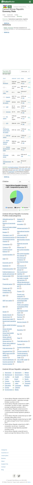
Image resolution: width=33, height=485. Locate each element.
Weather (26, 385)
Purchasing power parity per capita (6, 130)
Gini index (5, 92)
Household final (7, 351)
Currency (5, 247)
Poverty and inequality (20, 295)
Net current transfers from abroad (23, 254)
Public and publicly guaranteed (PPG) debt (23, 307)
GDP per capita (7, 300)
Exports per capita (6, 102)
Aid (4, 221)
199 (22, 156)
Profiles (16, 14)
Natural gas (20, 247)
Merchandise (21, 237)
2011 (23, 168)
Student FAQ (4, 464)
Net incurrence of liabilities (22, 273)
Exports (8, 97)
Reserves (20, 315)
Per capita (5, 117)
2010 (20, 168)
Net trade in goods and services (22, 279)
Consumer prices (5, 156)
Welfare (19, 362)
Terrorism (27, 381)
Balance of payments (9, 223)
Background (8, 375)
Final (4, 279)
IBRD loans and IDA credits (9, 354)
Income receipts (7, 364)
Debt (4, 259)
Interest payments (22, 228)
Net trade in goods (22, 276)
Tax (18, 334)
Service (19, 319)
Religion (27, 377)
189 (23, 98)
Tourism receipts (22, 351)
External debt (7, 276)
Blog (2, 469)
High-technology (8, 348)
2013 (29, 168)
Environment (8, 390)
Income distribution (8, 360)
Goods (5, 312)
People (27, 375)
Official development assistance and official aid (23, 284)
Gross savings (7, 341)
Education (8, 385)
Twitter (19, 476)
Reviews (3, 458)
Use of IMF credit (22, 360)
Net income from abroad (22, 269)
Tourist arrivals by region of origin (22, 354)
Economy (7, 383)
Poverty (19, 291)
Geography (18, 373)
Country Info (10, 14)
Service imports (21, 322)
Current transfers (8, 255)
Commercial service (9, 237)
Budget (5, 232)
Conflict (7, 377)
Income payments (8, 362)
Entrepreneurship (8, 269)
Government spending (9, 321)
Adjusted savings (8, 219)
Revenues (5, 83)
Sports (27, 379)
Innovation (20, 224)
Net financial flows (22, 262)
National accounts (22, 243)
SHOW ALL (6, 23)
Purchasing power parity (22, 312)
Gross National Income (6, 142)
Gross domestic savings (7, 330)
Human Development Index (6, 148)
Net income (20, 266)
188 (23, 124)
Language (18, 385)
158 (23, 143)
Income (5, 357)
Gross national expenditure (7, 338)
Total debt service (22, 341)
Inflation (19, 221)
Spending (20, 330)
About (2, 461)
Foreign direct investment (7, 291)
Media (17, 390)
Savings (19, 317)
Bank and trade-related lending (9, 228)
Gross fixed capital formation (8, 334)
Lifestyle (17, 387)
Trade (19, 357)
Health (17, 377)
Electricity (5, 266)
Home (4, 14)
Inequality (20, 219)
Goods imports (7, 315)
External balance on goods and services (9, 273)
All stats (6, 74)
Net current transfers (23, 250)
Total (18, 338)
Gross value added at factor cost (9, 344)
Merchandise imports (23, 240)
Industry (17, 381)
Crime (6, 379)
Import (16, 379)
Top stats (6, 71)
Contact (3, 467)
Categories (4, 450)
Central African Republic (9, 16)
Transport (27, 383)
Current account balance (7, 250)
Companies (6, 244)
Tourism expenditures (23, 347)
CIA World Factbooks (13, 167)
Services (8, 112)
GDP (7, 107)
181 (23, 131)
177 (23, 108)
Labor (16, 383)
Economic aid (7, 263)
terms (29, 482)
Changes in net (7, 235)
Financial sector (7, 284)
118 (23, 118)
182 (22, 88)
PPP (7, 123)
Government (6, 317)
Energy (7, 387)
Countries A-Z (4, 452)
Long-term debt (21, 235)
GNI (4, 307)
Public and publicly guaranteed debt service (23, 300)
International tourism (23, 231)
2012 (26, 168)
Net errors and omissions (21, 259)
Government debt (8, 319)
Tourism (19, 344)
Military (27, 373)
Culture (7, 381)
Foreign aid (6, 288)
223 (23, 83)
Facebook (14, 476)
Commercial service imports (9, 240)
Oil (18, 288)
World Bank (11, 171)
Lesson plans (4, 455)
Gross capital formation (9, 325)
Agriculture (8, 373)
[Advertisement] (16, 51)
